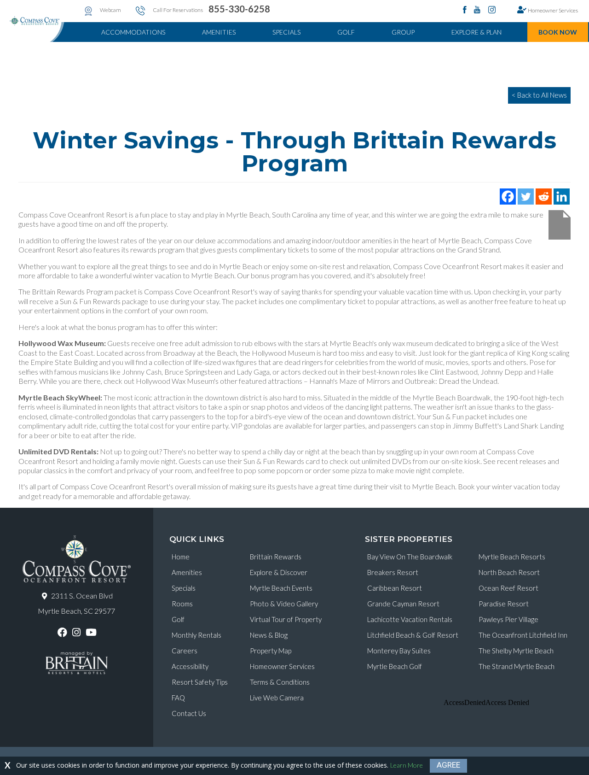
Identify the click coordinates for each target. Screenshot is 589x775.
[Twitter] (526, 196)
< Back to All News (539, 95)
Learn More (406, 765)
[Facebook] (508, 196)
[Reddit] (544, 196)
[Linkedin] (562, 196)
